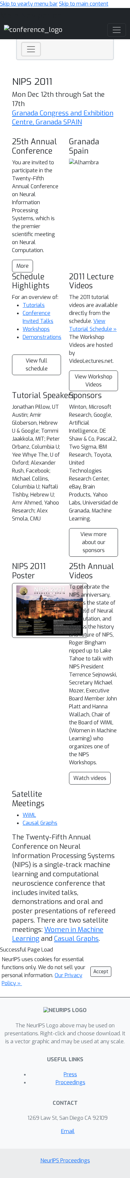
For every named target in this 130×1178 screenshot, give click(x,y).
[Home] (33, 29)
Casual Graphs (76, 938)
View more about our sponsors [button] (93, 542)
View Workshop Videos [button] (93, 380)
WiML (29, 814)
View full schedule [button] (37, 364)
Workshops (36, 329)
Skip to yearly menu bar (29, 3)
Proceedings (70, 1082)
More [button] (22, 265)
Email (68, 1131)
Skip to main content (83, 3)
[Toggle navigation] (31, 49)
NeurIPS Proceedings (65, 1160)
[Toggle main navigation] (116, 30)
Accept (100, 971)
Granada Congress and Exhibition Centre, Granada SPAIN (62, 118)
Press (70, 1074)
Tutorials (34, 305)
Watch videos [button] (89, 778)
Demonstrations (42, 337)
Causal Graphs (40, 822)
